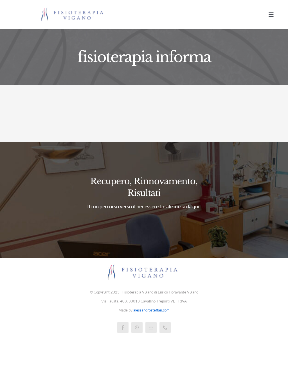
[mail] (151, 327)
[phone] (165, 327)
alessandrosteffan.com (151, 310)
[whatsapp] (137, 327)
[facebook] (123, 327)
